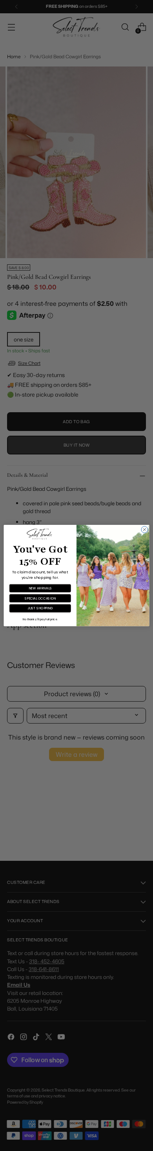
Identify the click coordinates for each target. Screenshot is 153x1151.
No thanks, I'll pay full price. (40, 619)
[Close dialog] (144, 529)
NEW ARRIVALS (40, 588)
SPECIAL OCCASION (40, 598)
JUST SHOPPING (40, 608)
